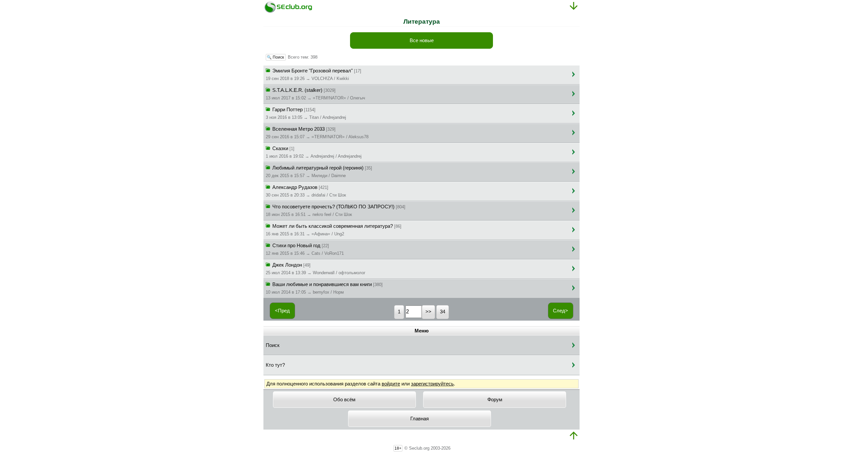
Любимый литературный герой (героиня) (319, 171)
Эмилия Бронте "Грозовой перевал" (313, 74)
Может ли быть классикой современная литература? (333, 230)
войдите (391, 383)
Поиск (273, 345)
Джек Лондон (316, 268)
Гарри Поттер (306, 113)
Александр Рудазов (306, 191)
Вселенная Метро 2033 (317, 132)
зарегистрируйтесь (432, 383)
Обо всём (344, 399)
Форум (494, 399)
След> (560, 310)
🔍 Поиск (276, 57)
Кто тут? (275, 365)
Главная (419, 418)
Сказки (314, 152)
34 (442, 311)
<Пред (282, 310)
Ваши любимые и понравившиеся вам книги (324, 288)
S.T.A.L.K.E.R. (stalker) (315, 94)
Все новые (422, 40)
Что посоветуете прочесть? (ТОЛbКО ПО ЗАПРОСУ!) (335, 210)
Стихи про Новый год (305, 249)
